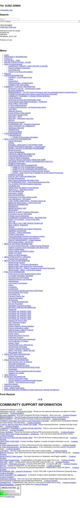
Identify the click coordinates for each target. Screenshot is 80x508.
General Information (15, 298)
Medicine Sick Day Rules (17, 358)
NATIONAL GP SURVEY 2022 (19, 319)
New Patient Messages (16, 364)
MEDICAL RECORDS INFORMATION (18, 244)
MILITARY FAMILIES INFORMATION (22, 307)
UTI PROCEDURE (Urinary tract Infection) (23, 238)
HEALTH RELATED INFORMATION (17, 139)
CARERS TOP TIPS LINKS (18, 85)
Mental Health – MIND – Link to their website (24, 270)
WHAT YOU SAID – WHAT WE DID (21, 350)
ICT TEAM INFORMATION (18, 302)
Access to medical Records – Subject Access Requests (28, 246)
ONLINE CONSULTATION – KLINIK (17, 62)
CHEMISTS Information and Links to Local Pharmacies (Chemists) (32, 94)
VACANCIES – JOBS (12, 60)
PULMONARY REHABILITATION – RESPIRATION (27, 218)
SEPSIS (11, 227)
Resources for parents (16, 122)
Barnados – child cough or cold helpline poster (25, 145)
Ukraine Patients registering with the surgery (24, 371)
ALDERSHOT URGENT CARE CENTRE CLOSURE (28, 66)
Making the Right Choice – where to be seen (24, 203)
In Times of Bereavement (17, 105)
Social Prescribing (15, 132)
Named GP (12, 309)
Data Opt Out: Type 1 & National (20, 362)
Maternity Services (15, 111)
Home (6, 55)
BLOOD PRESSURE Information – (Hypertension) (26, 147)
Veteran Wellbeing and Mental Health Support (25, 380)
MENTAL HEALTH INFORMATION (17, 261)
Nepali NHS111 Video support (19, 113)
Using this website (11, 384)
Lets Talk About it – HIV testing (19, 199)
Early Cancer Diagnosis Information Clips (23, 180)
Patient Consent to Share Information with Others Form (28, 248)
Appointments (13, 281)
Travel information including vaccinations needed (26, 236)
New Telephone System (17, 322)
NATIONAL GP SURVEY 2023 (19, 317)
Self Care (11, 221)
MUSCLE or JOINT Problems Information (23, 212)
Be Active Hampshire (16, 90)
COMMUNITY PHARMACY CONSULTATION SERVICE (29, 96)
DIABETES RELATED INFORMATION (22, 165)
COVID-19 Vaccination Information (25, 137)
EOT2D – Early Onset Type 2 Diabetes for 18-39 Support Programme (37, 173)
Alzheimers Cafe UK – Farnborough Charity (24, 89)
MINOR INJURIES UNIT (17, 208)
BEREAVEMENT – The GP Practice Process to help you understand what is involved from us (42, 92)
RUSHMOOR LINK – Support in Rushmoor (24, 124)
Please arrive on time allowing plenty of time (24, 274)
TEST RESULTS (10, 375)
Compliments (13, 289)
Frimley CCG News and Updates (20, 72)
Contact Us (8, 59)
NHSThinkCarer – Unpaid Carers (20, 83)
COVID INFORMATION (12, 133)
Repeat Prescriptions (16, 356)
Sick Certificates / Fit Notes (18, 341)
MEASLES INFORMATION (18, 205)
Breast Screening (14, 150)
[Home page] (8, 27)
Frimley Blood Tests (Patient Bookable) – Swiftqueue (27, 102)
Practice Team (13, 334)
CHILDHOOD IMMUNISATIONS (20, 156)
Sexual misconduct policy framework (21, 339)
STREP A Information (16, 234)
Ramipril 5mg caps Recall (17, 259)
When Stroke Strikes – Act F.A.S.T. (21, 242)
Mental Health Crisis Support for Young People (25, 266)
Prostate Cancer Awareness (18, 216)
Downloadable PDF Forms (18, 292)
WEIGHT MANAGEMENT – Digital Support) (24, 240)
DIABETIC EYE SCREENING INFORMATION (29, 169)
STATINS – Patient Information (19, 233)
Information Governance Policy (19, 306)
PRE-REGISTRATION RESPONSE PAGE (24, 367)
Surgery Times (13, 343)
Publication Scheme (15, 337)
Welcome (7, 74)
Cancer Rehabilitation (16, 152)
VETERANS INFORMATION (14, 377)
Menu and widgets (6, 25)
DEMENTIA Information (17, 163)
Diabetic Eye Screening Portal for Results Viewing (31, 171)
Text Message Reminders (17, 347)
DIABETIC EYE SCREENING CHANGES (28, 167)
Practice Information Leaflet (18, 328)
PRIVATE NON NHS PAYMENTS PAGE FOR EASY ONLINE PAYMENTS (31, 390)
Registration (12, 369)
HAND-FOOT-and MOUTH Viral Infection (23, 188)
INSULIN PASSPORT (16, 195)
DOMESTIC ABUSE (15, 175)
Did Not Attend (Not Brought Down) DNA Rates (25, 291)
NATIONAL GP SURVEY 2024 (19, 315)
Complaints (12, 287)
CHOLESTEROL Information (18, 158)
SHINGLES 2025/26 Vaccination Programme (24, 229)
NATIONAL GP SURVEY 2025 (19, 313)
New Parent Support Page (18, 115)
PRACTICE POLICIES (16, 332)
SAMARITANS (13, 130)
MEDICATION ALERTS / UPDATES (17, 257)
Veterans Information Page (18, 379)
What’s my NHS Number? (17, 255)
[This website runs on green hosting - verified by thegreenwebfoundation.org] (10, 495)
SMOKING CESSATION (17, 231)
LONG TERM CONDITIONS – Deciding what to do (27, 201)
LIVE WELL (12, 109)
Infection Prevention (15, 304)
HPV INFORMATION (16, 191)
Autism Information (15, 141)
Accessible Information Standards (20, 276)
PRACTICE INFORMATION (14, 272)
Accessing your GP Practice (18, 277)
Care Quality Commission (17, 283)
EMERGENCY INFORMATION (15, 57)
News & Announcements (13, 64)
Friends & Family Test (16, 296)
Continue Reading (17, 413)
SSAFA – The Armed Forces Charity (21, 382)
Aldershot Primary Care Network (20, 279)
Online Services (14, 324)
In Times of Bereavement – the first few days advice (27, 107)
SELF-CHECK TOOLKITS (18, 225)
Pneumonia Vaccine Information (20, 214)
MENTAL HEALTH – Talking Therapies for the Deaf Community (31, 268)
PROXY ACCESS (15, 253)
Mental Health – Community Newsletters (23, 264)
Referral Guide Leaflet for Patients (20, 330)
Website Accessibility (12, 386)
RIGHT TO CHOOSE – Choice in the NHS (24, 219)
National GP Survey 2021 (17, 321)
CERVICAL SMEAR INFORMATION (21, 154)
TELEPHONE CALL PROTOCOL (20, 345)
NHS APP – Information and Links (20, 118)
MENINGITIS (13, 206)
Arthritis (11, 143)
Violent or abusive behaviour (18, 349)
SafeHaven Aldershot (16, 128)
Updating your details (16, 373)
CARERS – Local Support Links (20, 77)
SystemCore (10, 497)
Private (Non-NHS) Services (18, 335)
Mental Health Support (16, 263)
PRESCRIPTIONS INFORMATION (17, 354)
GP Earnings (13, 300)
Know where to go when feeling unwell (22, 197)
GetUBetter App (14, 186)
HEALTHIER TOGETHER (18, 103)
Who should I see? (15, 352)
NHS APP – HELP (15, 117)
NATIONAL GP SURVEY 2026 (19, 311)
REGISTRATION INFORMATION (16, 360)
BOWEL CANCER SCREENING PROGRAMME (26, 148)
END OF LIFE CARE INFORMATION (22, 176)
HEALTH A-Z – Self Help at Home (20, 190)
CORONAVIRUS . (15, 135)
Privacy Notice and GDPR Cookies (21, 251)
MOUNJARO (13, 210)
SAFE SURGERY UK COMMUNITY (21, 126)
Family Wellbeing (14, 98)
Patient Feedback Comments (19, 68)
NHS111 (11, 120)
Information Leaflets (15, 193)
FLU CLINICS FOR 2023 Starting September (24, 184)
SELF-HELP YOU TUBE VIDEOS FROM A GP (25, 223)
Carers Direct (13, 81)
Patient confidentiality (16, 249)
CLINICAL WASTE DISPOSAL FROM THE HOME (27, 160)
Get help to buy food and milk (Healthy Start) (24, 100)
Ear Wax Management (16, 178)
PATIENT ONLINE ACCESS (18, 365)
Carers (10, 79)
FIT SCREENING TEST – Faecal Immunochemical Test (28, 182)
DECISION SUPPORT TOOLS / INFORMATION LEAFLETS (30, 161)
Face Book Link (14, 70)
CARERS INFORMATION (13, 75)
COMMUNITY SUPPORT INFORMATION (19, 87)
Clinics (10, 285)
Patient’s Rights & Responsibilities (21, 326)
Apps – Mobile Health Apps (14, 388)
